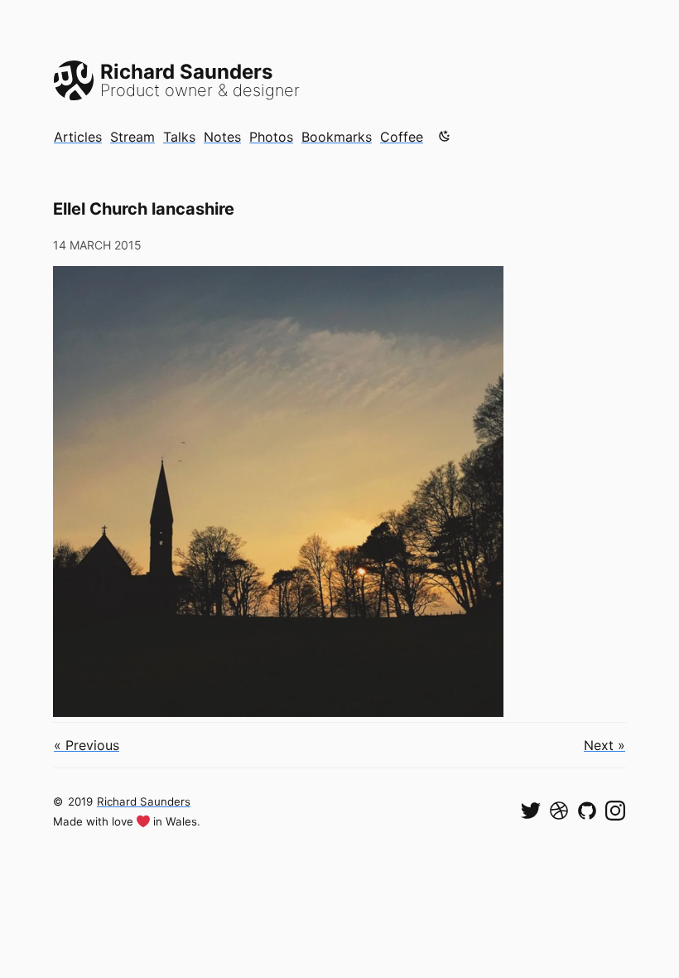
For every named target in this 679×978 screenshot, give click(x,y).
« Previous (86, 745)
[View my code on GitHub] (587, 810)
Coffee (401, 136)
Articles (78, 136)
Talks (179, 136)
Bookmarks (336, 136)
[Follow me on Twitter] (531, 810)
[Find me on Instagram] (615, 810)
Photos (271, 136)
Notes (222, 136)
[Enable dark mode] (445, 135)
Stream (132, 136)
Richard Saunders (143, 801)
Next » (604, 745)
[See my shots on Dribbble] (559, 810)
